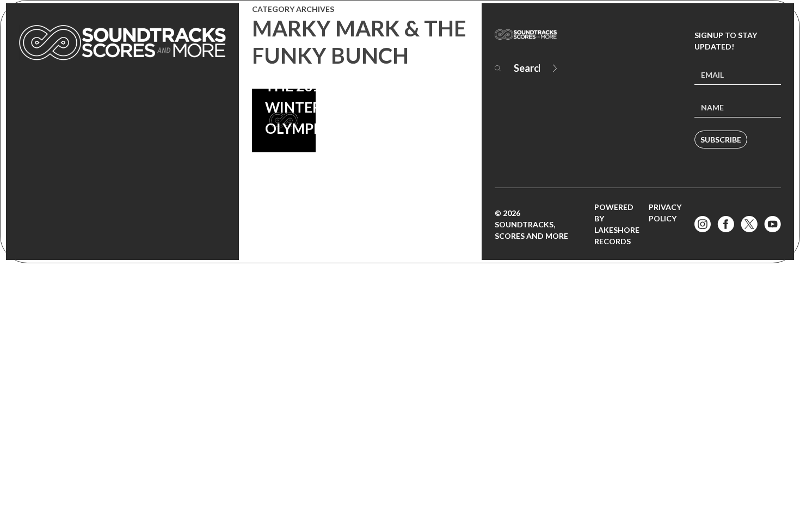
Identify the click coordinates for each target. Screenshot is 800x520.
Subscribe (720, 139)
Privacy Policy (665, 212)
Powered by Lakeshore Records (616, 224)
